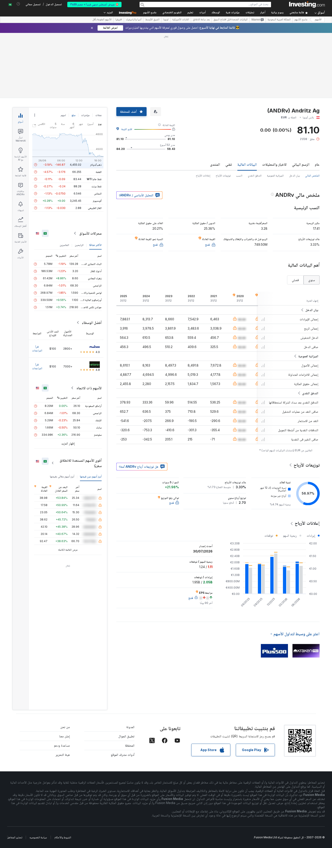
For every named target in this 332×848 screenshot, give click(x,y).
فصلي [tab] (295, 280)
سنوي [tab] (311, 280)
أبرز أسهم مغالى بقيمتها (62, 476)
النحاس (98, 193)
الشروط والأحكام (62, 837)
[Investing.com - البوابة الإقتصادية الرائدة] (307, 4)
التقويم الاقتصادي (172, 12)
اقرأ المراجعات (37, 348)
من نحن (65, 727)
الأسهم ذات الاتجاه (89, 388)
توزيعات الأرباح (223, 175)
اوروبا (165, 20)
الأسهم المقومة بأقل (102, 20)
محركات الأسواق (90, 233)
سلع (73, 115)
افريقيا (118, 20)
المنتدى (215, 164)
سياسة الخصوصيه (38, 837)
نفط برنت (96, 186)
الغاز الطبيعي (95, 208)
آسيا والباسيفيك (133, 20)
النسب (239, 175)
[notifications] (18, 4)
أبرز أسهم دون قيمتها (91, 476)
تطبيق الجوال (126, 736)
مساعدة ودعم (62, 745)
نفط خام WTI (94, 179)
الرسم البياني (300, 164)
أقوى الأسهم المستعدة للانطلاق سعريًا (81, 463)
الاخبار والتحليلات (274, 164)
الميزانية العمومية (275, 175)
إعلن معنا (64, 736)
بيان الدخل (294, 175)
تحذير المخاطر (14, 837)
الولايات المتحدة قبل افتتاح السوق (230, 20)
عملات (98, 115)
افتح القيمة (126, 129)
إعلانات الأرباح (203, 175)
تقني (228, 164)
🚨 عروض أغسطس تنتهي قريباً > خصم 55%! (94, 4)
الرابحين (79, 245)
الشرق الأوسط (152, 20)
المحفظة (129, 745)
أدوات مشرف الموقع (122, 754)
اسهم (63, 115)
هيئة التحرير (63, 754)
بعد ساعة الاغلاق (201, 20)
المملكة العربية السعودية (279, 20)
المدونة (130, 727)
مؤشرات (85, 115)
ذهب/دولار (96, 164)
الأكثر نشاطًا (95, 245)
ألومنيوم (97, 200)
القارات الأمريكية (180, 20)
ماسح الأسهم (150, 12)
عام (317, 164)
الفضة (99, 172)
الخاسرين (64, 245)
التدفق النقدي (255, 175)
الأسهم (318, 19)
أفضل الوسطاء (92, 322)
